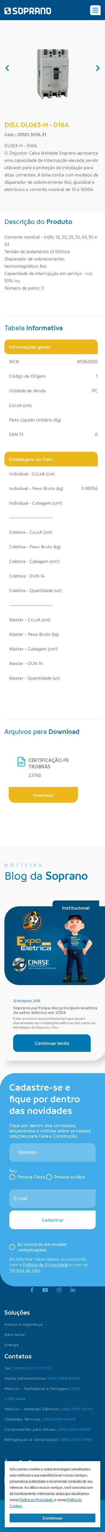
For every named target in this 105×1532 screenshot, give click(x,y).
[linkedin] (72, 1290)
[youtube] (45, 1290)
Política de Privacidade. (36, 1500)
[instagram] (59, 1290)
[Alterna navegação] (95, 10)
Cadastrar (53, 1220)
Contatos (18, 1356)
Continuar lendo (52, 1043)
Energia (11, 1344)
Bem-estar (14, 1334)
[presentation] (7, 67)
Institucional (76, 908)
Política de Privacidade (45, 1264)
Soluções (17, 1312)
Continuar (52, 1518)
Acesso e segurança (23, 1324)
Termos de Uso (24, 1270)
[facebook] (32, 1290)
